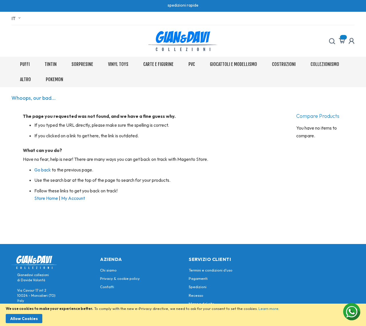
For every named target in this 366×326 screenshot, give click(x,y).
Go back (42, 170)
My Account (73, 198)
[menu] (183, 72)
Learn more (268, 308)
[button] (17, 18)
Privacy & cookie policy (120, 278)
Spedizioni (197, 286)
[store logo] (183, 41)
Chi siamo (108, 270)
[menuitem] (26, 64)
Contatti (107, 286)
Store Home (46, 198)
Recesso (196, 295)
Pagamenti (198, 278)
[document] (183, 315)
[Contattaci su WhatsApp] (351, 311)
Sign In (351, 41)
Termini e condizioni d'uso (210, 270)
